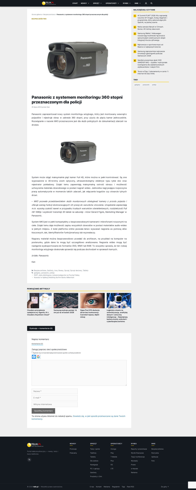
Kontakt (99, 487)
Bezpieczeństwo (49, 14)
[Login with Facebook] (34, 357)
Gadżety (50, 270)
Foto (153, 461)
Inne (136, 3)
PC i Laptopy (95, 469)
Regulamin (116, 487)
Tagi (123, 487)
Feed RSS (130, 487)
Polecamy (73, 453)
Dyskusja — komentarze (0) (41, 328)
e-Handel (134, 469)
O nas (92, 487)
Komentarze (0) (37, 344)
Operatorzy (111, 3)
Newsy (84, 3)
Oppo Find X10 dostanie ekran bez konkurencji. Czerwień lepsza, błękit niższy (90, 313)
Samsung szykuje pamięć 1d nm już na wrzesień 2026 (65, 311)
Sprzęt (96, 3)
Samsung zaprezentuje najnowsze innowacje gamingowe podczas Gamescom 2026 (151, 53)
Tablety (85, 270)
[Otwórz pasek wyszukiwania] (151, 3)
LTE (112, 469)
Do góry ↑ (165, 487)
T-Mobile (114, 457)
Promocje (73, 449)
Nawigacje (94, 465)
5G (112, 465)
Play (112, 453)
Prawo (133, 465)
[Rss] (29, 460)
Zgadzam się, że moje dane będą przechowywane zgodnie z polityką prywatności (57, 353)
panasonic (45, 273)
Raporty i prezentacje (139, 449)
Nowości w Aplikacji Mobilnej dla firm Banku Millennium (54, 277)
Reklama (134, 472)
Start (75, 3)
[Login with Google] (38, 357)
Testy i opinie (95, 449)
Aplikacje (154, 457)
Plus (112, 461)
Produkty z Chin (96, 476)
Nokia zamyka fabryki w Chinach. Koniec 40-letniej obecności (151, 28)
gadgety (37, 273)
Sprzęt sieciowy (76, 270)
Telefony (93, 453)
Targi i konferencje (138, 457)
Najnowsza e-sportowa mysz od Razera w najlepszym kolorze (150, 46)
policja (52, 273)
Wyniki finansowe (137, 453)
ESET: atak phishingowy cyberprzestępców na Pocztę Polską (56, 275)
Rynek (125, 3)
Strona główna (37, 14)
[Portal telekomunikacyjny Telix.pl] (35, 445)
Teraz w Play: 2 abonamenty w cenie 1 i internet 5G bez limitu (153, 72)
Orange (113, 449)
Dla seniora (94, 461)
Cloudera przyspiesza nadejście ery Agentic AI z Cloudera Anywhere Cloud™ (38, 312)
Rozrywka (155, 453)
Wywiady (134, 461)
